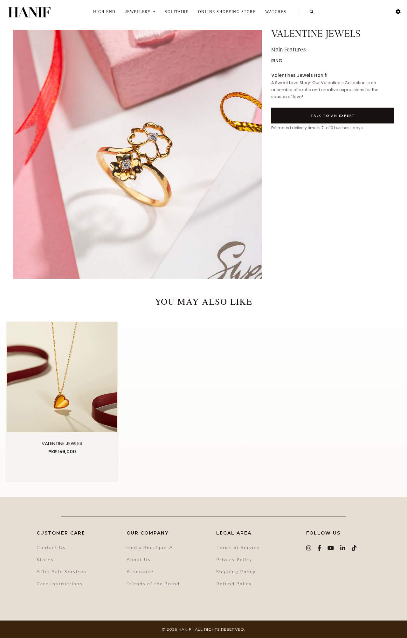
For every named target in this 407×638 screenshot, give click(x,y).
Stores (45, 559)
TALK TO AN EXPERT (333, 115)
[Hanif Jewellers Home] (29, 12)
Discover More (62, 468)
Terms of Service (238, 547)
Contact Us (51, 547)
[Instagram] (309, 548)
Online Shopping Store (227, 12)
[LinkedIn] (343, 548)
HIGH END (104, 12)
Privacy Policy (234, 559)
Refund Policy (234, 583)
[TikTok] (354, 548)
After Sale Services (61, 571)
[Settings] (398, 12)
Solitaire (177, 12)
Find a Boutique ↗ (150, 547)
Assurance (140, 571)
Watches (275, 12)
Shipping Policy (236, 571)
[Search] (312, 12)
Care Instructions (60, 583)
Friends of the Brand (153, 583)
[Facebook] (320, 548)
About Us (139, 559)
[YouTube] (331, 548)
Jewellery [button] (138, 12)
